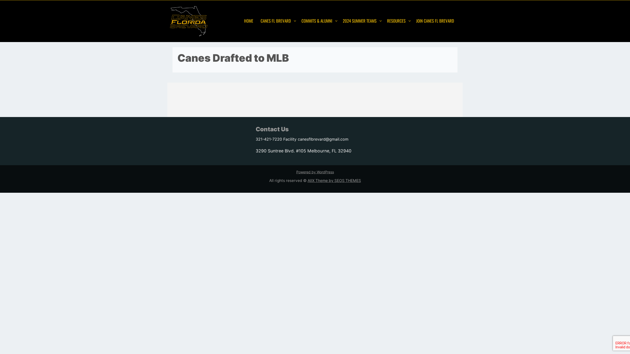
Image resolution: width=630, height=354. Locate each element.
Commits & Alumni (316, 21)
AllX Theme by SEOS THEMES (334, 180)
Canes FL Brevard (276, 21)
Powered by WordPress (315, 172)
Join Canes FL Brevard (435, 21)
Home (248, 21)
